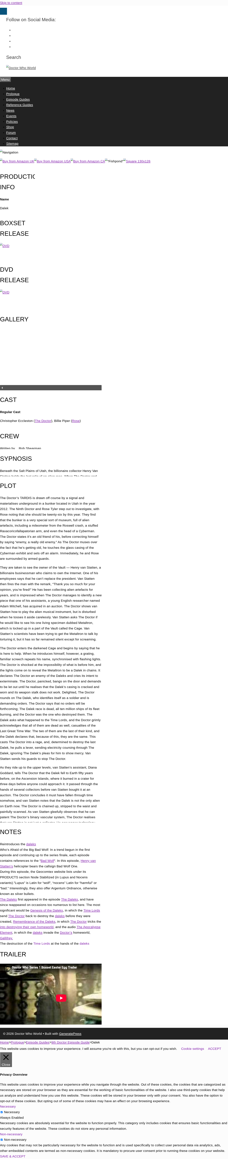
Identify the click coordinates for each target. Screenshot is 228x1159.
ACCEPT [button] (214, 1048)
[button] (51, 388)
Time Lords (91, 910)
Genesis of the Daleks (46, 910)
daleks (31, 844)
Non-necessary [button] (11, 1134)
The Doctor (43, 421)
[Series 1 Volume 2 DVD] (4, 292)
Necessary (12, 1112)
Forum (11, 132)
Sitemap (12, 143)
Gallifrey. (6, 938)
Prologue (13, 94)
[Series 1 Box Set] (4, 246)
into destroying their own (18, 927)
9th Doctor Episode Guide (70, 1042)
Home (10, 88)
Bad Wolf (47, 860)
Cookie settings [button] (192, 1048)
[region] (51, 362)
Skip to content (11, 2)
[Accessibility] (3, 11)
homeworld (45, 927)
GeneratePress (70, 1033)
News (10, 110)
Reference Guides (19, 105)
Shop (10, 127)
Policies (12, 121)
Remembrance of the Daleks (34, 921)
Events (11, 116)
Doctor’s (66, 932)
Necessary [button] (8, 1106)
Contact (12, 138)
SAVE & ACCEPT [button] (12, 1156)
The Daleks (8, 899)
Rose (76, 421)
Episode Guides (18, 99)
